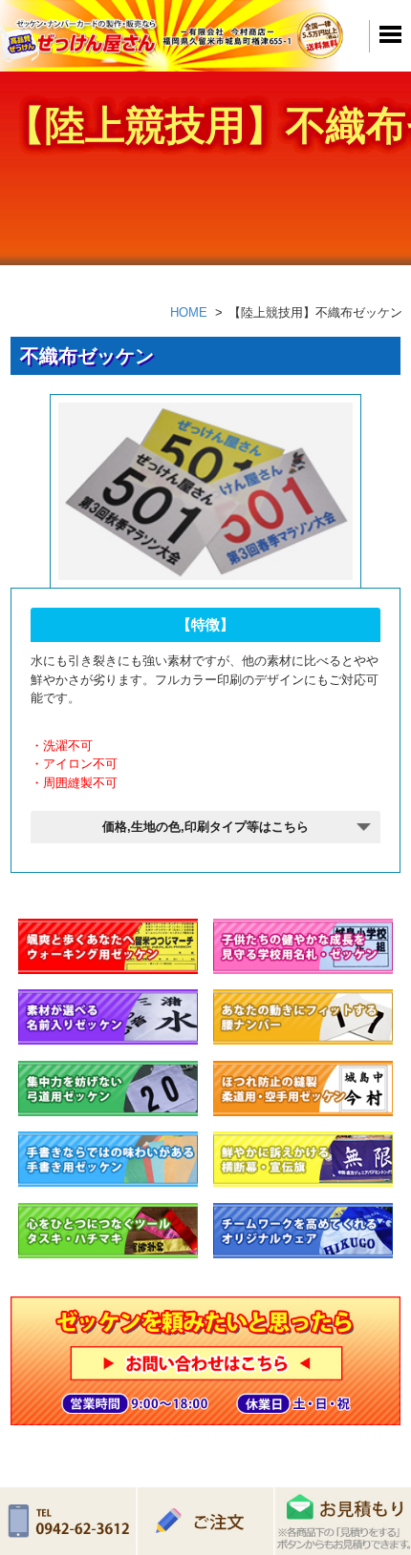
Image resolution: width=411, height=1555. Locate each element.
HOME (188, 312)
